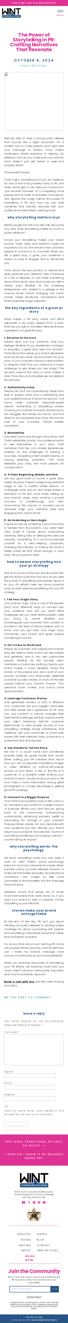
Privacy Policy (34, 1296)
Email (9, 1083)
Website (9, 1094)
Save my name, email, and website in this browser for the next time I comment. (34, 1112)
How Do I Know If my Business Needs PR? (36, 1156)
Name (9, 1071)
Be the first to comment (28, 997)
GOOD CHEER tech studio (44, 1320)
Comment (12, 1032)
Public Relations (34, 65)
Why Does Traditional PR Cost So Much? (34, 1144)
